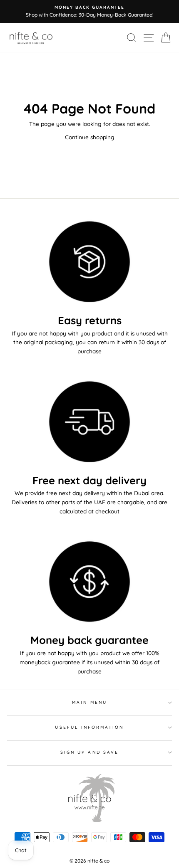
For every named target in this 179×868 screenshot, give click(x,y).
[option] (89, 11)
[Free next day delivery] (89, 421)
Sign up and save (89, 752)
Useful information (89, 727)
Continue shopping (89, 137)
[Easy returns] (89, 261)
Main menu (89, 702)
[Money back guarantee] (89, 581)
